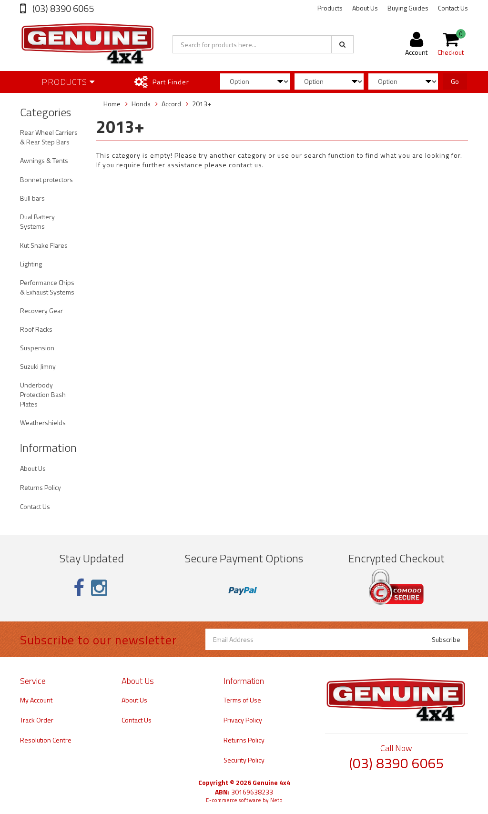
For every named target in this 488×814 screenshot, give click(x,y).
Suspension (37, 348)
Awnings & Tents (44, 160)
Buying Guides (407, 8)
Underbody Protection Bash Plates (43, 394)
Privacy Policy (243, 720)
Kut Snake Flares (44, 245)
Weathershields (43, 422)
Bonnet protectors (46, 179)
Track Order (36, 720)
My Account (36, 700)
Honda (141, 104)
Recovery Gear (41, 310)
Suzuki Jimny (38, 366)
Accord (171, 104)
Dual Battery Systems (37, 221)
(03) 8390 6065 (62, 8)
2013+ (201, 104)
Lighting (31, 264)
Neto (276, 800)
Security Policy (244, 760)
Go (455, 81)
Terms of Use (242, 700)
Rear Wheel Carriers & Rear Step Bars (49, 137)
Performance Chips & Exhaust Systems (47, 287)
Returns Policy (40, 487)
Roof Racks (36, 329)
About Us (365, 8)
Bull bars (32, 198)
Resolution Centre (45, 740)
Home (112, 104)
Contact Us (453, 8)
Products (330, 8)
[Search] (342, 44)
